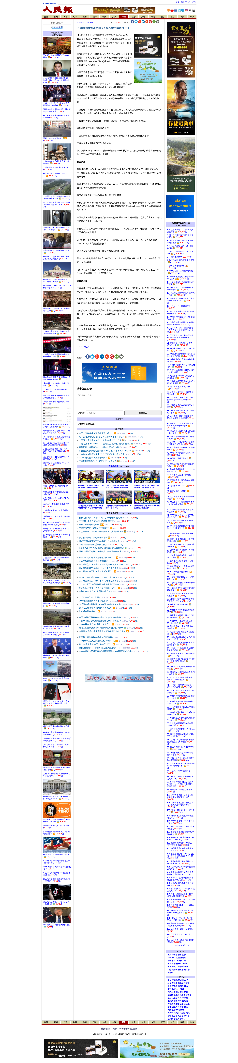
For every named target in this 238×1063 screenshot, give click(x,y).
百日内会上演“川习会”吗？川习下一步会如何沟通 (108, 518)
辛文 (174, 958)
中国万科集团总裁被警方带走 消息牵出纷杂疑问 (108, 617)
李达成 (176, 1019)
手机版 (187, 2)
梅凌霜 (174, 955)
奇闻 (104, 17)
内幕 (65, 17)
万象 (124, 17)
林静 (169, 970)
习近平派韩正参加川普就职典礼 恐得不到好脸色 (108, 621)
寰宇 (163, 17)
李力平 (187, 1016)
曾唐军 (188, 995)
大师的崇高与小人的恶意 (98, 597)
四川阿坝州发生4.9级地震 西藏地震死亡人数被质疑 (111, 548)
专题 (153, 17)
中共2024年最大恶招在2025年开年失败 (104, 521)
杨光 (169, 983)
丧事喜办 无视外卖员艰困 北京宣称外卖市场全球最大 (112, 631)
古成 (174, 980)
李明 (174, 961)
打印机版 (84, 346)
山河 (169, 989)
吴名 (169, 967)
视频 (182, 17)
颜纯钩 (180, 986)
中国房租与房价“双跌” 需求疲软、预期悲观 (107, 461)
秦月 (182, 989)
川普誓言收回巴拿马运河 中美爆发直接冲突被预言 (111, 531)
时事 (75, 17)
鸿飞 (188, 1013)
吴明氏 (176, 992)
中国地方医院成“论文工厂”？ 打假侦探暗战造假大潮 (110, 454)
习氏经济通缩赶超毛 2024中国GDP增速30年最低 (109, 604)
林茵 (181, 992)
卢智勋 (170, 1004)
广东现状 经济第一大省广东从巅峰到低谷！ (108, 588)
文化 (143, 17)
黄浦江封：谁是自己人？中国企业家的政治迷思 (108, 447)
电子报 (194, 2)
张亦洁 (182, 1013)
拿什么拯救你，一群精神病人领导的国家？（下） (109, 648)
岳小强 (185, 967)
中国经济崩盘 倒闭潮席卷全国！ (103, 458)
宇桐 (175, 1001)
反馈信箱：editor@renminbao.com (119, 1028)
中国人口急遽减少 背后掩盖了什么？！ (106, 433)
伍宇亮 (183, 961)
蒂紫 (181, 1007)
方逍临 (170, 973)
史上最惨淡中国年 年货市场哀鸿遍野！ (106, 571)
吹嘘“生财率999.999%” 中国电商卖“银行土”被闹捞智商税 (115, 444)
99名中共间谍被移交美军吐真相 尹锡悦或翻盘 (107, 541)
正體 (182, 2)
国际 (95, 17)
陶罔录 (170, 1013)
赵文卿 (170, 1019)
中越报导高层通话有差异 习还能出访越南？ (106, 577)
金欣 (169, 955)
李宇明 (185, 998)
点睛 (174, 1010)
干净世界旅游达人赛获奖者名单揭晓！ (107, 641)
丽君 (180, 955)
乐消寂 (174, 998)
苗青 (169, 1016)
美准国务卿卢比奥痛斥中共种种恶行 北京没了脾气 (111, 628)
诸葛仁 (182, 1019)
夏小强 (174, 1016)
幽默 (85, 17)
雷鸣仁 (174, 986)
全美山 (187, 983)
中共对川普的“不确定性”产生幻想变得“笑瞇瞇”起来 (109, 564)
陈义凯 (187, 1004)
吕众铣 (185, 1001)
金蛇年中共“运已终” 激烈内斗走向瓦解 (104, 591)
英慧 (169, 1010)
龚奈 (180, 967)
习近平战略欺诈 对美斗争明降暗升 (102, 561)
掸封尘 (170, 992)
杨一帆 (179, 964)
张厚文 (185, 964)
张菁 (169, 986)
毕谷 (169, 1007)
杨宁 (174, 989)
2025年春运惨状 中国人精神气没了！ (105, 644)
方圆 (186, 992)
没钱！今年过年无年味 (100, 525)
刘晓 (169, 958)
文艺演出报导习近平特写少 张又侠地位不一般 (107, 584)
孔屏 (184, 955)
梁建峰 (174, 970)
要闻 (56, 17)
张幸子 (180, 983)
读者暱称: (81, 413)
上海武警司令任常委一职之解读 (101, 544)
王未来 (176, 995)
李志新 (170, 1001)
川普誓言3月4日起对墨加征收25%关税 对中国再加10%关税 (114, 451)
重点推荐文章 (57, 32)
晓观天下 (175, 1007)
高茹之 (180, 1016)
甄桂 (186, 1007)
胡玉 (169, 998)
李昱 (169, 964)
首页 (46, 17)
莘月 (180, 1001)
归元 (186, 986)
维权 (173, 17)
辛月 (180, 998)
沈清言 (183, 958)
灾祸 (114, 17)
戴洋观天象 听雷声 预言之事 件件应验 (105, 608)
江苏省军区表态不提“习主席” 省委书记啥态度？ (108, 581)
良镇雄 (176, 1004)
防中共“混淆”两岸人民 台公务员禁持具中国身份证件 (111, 437)
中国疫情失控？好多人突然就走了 (103, 528)
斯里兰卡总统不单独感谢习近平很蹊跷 (104, 637)
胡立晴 (187, 970)
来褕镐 (182, 995)
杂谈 (192, 17)
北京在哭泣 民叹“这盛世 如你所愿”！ (105, 624)
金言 (181, 1004)
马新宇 (185, 980)
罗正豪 (174, 983)
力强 (178, 961)
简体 (177, 2)
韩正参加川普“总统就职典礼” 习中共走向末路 (107, 568)
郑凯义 (174, 967)
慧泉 (182, 1010)
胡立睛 (170, 995)
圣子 (178, 989)
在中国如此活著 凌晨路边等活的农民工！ (107, 557)
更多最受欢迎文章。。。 (185, 945)
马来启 (179, 980)
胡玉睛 (180, 970)
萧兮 (174, 964)
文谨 (178, 958)
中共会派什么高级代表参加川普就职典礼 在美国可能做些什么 (114, 651)
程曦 (169, 961)
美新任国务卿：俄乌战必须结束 (102, 538)
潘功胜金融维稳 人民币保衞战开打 (102, 601)
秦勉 (169, 980)
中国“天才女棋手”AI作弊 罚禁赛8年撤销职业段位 (109, 440)
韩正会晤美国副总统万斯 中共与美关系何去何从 (108, 551)
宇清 (178, 1010)
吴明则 (176, 1013)
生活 (134, 17)
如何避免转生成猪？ (97, 611)
